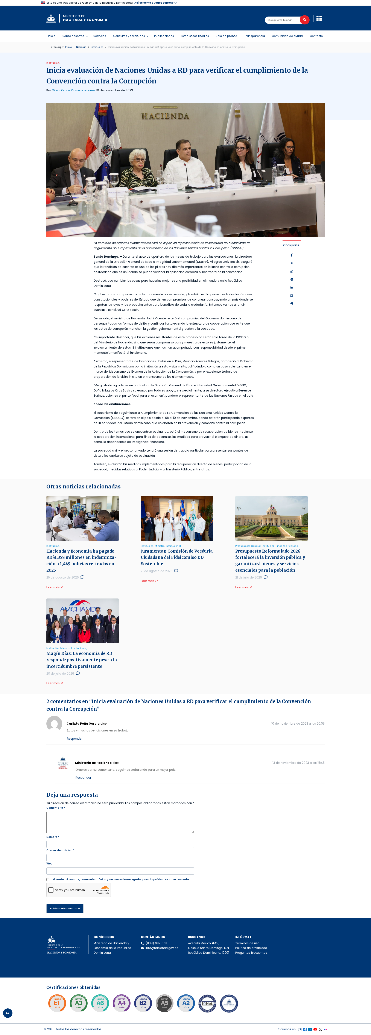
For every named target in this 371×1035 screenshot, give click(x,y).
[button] (319, 18)
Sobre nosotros (74, 36)
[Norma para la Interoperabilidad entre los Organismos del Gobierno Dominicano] (121, 1003)
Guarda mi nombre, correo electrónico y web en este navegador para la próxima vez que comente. (121, 879)
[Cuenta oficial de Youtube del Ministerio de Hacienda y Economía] (315, 1029)
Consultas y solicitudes (130, 36)
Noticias (81, 47)
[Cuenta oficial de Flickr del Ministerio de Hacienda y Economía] (325, 1029)
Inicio (51, 36)
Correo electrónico (60, 850)
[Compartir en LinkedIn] (291, 287)
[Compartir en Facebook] (292, 255)
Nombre (52, 837)
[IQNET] (207, 1005)
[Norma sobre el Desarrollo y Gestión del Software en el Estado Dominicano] (100, 1003)
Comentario (55, 808)
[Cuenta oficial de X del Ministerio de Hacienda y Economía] (320, 1029)
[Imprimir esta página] (291, 304)
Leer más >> (55, 587)
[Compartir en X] (291, 263)
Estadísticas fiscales (195, 36)
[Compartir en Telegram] (291, 279)
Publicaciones (164, 36)
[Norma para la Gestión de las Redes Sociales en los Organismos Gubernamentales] (57, 1003)
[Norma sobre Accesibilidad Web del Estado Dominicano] (143, 1003)
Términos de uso (247, 943)
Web (49, 863)
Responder (75, 739)
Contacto (316, 36)
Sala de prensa (226, 36)
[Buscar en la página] (305, 19)
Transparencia (254, 36)
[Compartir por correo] (291, 295)
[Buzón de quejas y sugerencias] (7, 1013)
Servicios (99, 36)
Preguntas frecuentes (251, 953)
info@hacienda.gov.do (162, 948)
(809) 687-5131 (156, 943)
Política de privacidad (251, 948)
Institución (97, 47)
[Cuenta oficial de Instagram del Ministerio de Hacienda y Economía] (299, 1029)
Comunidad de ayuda (287, 36)
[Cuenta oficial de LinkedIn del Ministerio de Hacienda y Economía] (310, 1029)
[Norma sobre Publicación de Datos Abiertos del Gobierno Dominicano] (78, 1003)
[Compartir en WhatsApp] (291, 271)
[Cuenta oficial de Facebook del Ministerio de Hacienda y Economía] (305, 1029)
